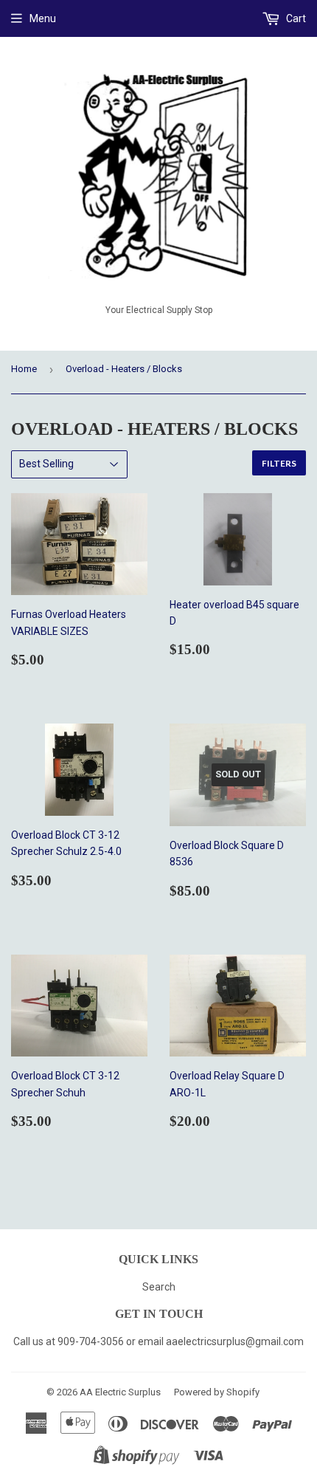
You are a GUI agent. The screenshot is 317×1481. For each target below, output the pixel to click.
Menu (42, 18)
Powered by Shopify (216, 1392)
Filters (279, 463)
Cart (295, 18)
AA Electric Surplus (120, 1392)
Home (24, 368)
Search (158, 1287)
